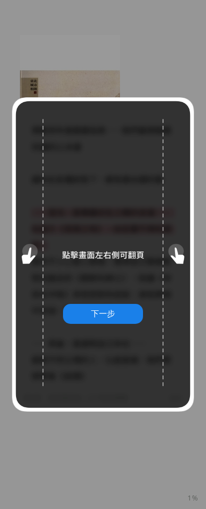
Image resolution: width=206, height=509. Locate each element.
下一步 (103, 313)
